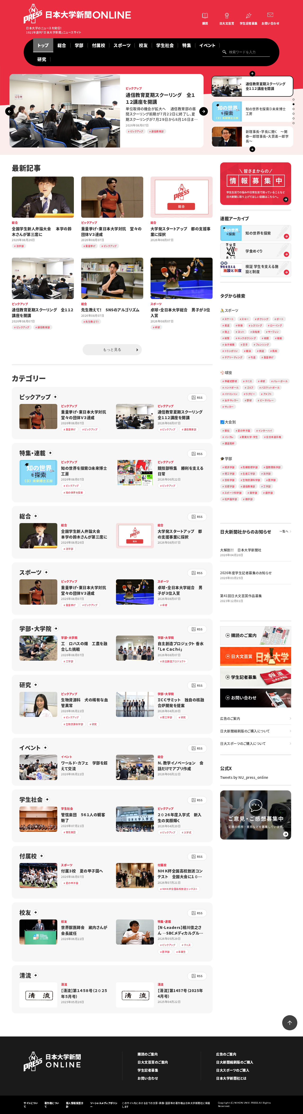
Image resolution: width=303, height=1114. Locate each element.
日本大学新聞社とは (231, 1078)
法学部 (267, 473)
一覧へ (284, 531)
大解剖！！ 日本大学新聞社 (241, 549)
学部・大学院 (35, 628)
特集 (186, 45)
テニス (248, 381)
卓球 (262, 381)
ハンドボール (232, 387)
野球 (249, 400)
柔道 (227, 325)
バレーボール (280, 381)
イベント (30, 747)
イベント (207, 45)
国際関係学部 (273, 467)
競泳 (248, 351)
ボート (280, 319)
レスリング (256, 325)
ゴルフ (250, 387)
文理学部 (230, 486)
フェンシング (262, 344)
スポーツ (122, 45)
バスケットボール (270, 387)
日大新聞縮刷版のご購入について (245, 730)
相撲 (266, 338)
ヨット (241, 332)
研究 (41, 59)
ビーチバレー (267, 400)
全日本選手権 (273, 437)
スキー (245, 319)
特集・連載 (32, 453)
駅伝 (227, 430)
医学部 (272, 480)
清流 (25, 975)
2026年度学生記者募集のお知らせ (246, 572)
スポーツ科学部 (233, 492)
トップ (43, 45)
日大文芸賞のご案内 (153, 1062)
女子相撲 (230, 344)
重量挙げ (269, 357)
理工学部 (230, 473)
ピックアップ (35, 397)
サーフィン (273, 332)
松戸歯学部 (231, 499)
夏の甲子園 (244, 430)
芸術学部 (230, 480)
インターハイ (265, 430)
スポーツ (30, 572)
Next (203, 111)
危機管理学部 (250, 467)
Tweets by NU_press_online (244, 777)
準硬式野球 (231, 381)
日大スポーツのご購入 (232, 1070)
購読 (205, 23)
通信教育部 (249, 486)
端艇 (279, 338)
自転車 (256, 332)
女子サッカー (232, 400)
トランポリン (231, 351)
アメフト (267, 394)
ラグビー (250, 394)
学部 (79, 45)
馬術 (274, 351)
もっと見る (112, 349)
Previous (9, 111)
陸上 (227, 332)
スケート (229, 319)
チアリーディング (233, 357)
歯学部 (269, 492)
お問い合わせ (270, 23)
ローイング (276, 325)
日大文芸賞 (226, 23)
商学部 (249, 499)
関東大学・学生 (250, 437)
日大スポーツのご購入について (243, 743)
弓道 (252, 357)
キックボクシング (247, 338)
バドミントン (231, 394)
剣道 (261, 351)
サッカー (229, 406)
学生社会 (165, 45)
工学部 (267, 486)
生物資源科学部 (251, 480)
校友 (143, 45)
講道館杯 (230, 443)
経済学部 (230, 467)
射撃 (227, 338)
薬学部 (253, 492)
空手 (245, 344)
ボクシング (262, 319)
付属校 (98, 45)
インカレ (229, 437)
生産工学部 (249, 473)
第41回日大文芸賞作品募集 (241, 595)
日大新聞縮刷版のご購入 (235, 1062)
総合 (62, 45)
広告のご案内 (230, 718)
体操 (240, 325)
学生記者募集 (249, 23)
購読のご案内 (148, 1054)
